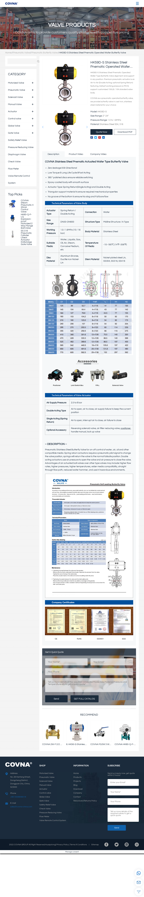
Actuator (12, 111)
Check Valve (14, 161)
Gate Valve (13, 133)
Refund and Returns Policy (85, 801)
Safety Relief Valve (17, 140)
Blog (75, 785)
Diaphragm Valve (17, 154)
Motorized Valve (16, 83)
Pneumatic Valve (21, 53)
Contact (77, 797)
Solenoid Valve (15, 97)
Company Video (98, 154)
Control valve (14, 118)
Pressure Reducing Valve (20, 147)
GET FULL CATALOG (84, 699)
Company (77, 793)
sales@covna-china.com (21, 807)
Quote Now (101, 132)
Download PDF (125, 132)
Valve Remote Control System (19, 179)
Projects (77, 781)
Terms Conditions (78, 845)
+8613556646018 (18, 797)
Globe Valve (14, 126)
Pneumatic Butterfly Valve (45, 53)
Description (53, 154)
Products (77, 777)
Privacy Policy (62, 845)
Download (77, 789)
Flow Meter (13, 169)
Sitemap (95, 845)
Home (8, 53)
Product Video (76, 154)
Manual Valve (15, 104)
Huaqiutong (50, 845)
